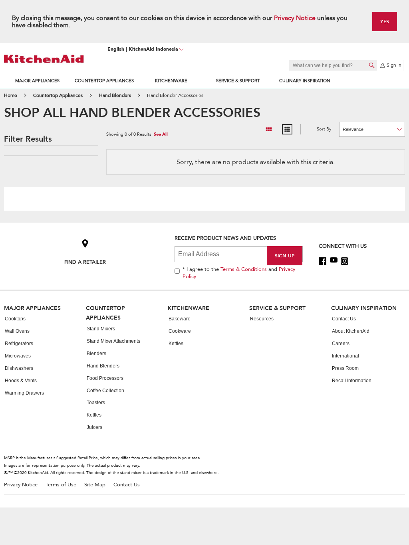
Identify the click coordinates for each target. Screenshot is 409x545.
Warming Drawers (24, 393)
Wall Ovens (17, 331)
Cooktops (15, 319)
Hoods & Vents (21, 380)
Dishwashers (19, 368)
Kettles (94, 415)
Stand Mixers (101, 329)
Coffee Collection (105, 390)
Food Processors (105, 378)
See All (161, 134)
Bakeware (180, 319)
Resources (262, 319)
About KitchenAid (350, 331)
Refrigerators (19, 343)
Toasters (96, 402)
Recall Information (351, 380)
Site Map (94, 485)
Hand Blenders (103, 366)
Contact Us (344, 319)
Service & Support (238, 81)
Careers (340, 343)
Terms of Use (61, 485)
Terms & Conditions (243, 269)
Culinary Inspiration (304, 81)
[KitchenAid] (44, 59)
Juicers (94, 427)
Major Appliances (37, 81)
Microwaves (18, 356)
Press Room (345, 368)
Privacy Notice (295, 18)
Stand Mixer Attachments (113, 341)
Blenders (96, 353)
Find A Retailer (85, 262)
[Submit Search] (372, 65)
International (345, 356)
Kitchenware (171, 81)
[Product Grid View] (269, 129)
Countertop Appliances (104, 81)
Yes (384, 21)
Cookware (180, 331)
